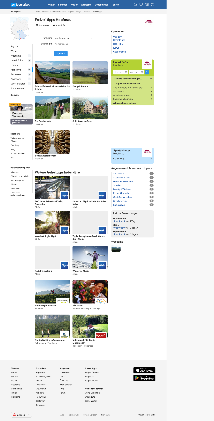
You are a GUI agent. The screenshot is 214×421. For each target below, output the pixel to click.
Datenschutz (74, 415)
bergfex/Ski (89, 376)
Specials (117, 185)
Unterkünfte (101, 4)
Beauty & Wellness (122, 189)
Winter (51, 4)
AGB (62, 415)
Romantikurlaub (121, 193)
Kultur (116, 47)
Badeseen (40, 405)
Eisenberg (14, 145)
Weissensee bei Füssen (17, 139)
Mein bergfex (66, 384)
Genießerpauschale (122, 197)
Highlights (15, 397)
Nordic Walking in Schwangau (50, 340)
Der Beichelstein (43, 121)
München (14, 172)
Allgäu (70, 11)
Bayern (63, 11)
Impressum (105, 415)
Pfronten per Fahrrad (45, 305)
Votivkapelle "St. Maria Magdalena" (83, 341)
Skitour (39, 380)
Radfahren (40, 401)
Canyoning (118, 158)
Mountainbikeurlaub (123, 99)
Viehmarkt (77, 305)
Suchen (60, 53)
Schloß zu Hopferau (82, 121)
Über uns (64, 380)
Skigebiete (40, 372)
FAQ (62, 388)
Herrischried (119, 218)
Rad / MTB (118, 43)
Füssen (13, 184)
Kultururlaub (119, 205)
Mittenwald (15, 188)
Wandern (40, 392)
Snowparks (41, 388)
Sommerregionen (43, 376)
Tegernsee (15, 192)
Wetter (74, 4)
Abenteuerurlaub (121, 95)
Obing (116, 225)
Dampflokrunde (80, 86)
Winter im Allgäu (80, 271)
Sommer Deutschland (50, 11)
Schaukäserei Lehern (45, 155)
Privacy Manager (90, 415)
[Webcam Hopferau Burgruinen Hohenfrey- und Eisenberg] (116, 248)
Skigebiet (14, 95)
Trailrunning (41, 397)
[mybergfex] (152, 5)
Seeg (12, 149)
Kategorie (47, 38)
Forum (63, 392)
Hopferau (87, 11)
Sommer (62, 4)
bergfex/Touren (91, 372)
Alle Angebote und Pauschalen (128, 87)
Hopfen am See (17, 153)
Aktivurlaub (118, 91)
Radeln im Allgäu (43, 271)
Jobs (62, 376)
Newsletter (65, 372)
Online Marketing (92, 392)
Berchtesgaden (17, 180)
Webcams (86, 4)
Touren (115, 4)
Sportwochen (120, 201)
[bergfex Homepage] (20, 5)
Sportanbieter (90, 401)
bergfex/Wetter (91, 380)
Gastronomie (119, 51)
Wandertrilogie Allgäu (46, 236)
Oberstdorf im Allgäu (19, 176)
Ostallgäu (78, 11)
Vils (11, 157)
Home (38, 11)
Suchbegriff (46, 43)
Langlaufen (41, 384)
